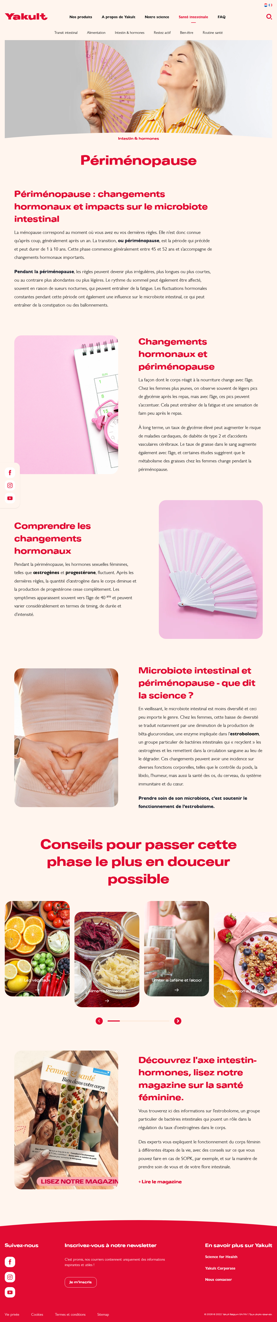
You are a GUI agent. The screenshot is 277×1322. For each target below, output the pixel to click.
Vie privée (12, 1314)
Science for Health (221, 1257)
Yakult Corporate (220, 1268)
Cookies (37, 1314)
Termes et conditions (70, 1314)
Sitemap (103, 1314)
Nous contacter (218, 1279)
